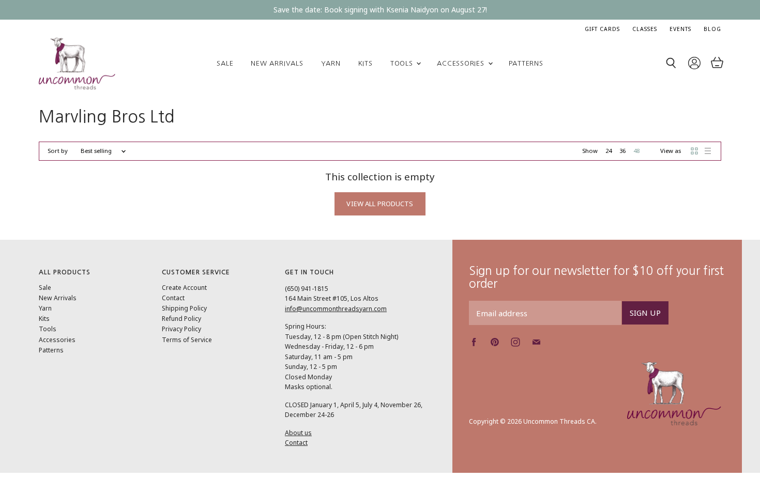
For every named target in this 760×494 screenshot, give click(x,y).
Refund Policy (181, 318)
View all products (379, 203)
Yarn (331, 63)
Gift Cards (602, 29)
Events (680, 29)
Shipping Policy (184, 308)
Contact (173, 298)
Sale (225, 63)
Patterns (526, 63)
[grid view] (694, 151)
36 (622, 151)
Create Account (184, 287)
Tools (403, 63)
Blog (712, 29)
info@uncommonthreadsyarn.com (336, 308)
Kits (365, 63)
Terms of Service (187, 339)
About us (298, 432)
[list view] (708, 151)
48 (636, 151)
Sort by (58, 151)
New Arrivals (277, 63)
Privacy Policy (181, 329)
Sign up (645, 312)
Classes (644, 29)
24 (608, 151)
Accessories (462, 63)
